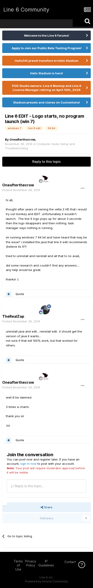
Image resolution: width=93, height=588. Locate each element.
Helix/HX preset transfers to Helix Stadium (46, 60)
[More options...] (82, 188)
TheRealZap (13, 316)
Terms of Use (18, 565)
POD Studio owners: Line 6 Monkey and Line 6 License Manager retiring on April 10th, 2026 (46, 88)
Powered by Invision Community (46, 581)
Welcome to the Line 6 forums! (46, 35)
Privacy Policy (30, 563)
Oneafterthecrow (22, 139)
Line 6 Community (26, 9)
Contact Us (72, 562)
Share (47, 507)
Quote (20, 294)
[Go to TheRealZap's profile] (45, 309)
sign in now (28, 463)
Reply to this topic (46, 161)
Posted (21, 190)
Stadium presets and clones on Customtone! (46, 102)
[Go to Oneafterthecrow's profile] (45, 178)
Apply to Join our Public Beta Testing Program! (46, 48)
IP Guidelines (46, 563)
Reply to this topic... (29, 486)
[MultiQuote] (8, 294)
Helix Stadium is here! (46, 73)
